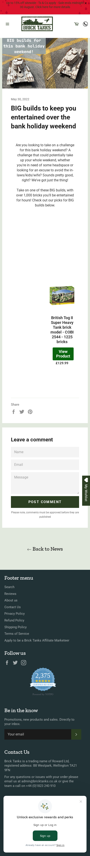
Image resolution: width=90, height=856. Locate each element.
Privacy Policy (14, 614)
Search (9, 587)
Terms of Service (16, 634)
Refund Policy (14, 620)
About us (10, 600)
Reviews (10, 594)
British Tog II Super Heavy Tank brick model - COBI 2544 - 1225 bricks (62, 329)
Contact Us (12, 607)
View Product (63, 354)
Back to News (47, 549)
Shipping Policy (15, 627)
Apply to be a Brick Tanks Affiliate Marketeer (36, 640)
